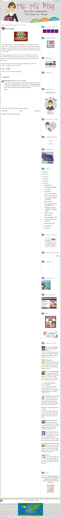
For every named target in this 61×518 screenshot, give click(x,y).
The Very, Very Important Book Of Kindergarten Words (51, 348)
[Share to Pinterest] (20, 71)
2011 (44, 181)
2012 (44, 178)
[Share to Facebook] (19, 71)
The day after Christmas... (51, 195)
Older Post (37, 111)
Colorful (47, 455)
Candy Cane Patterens (50, 193)
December (47, 185)
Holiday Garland (48, 213)
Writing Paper (48, 360)
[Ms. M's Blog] (50, 110)
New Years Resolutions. (50, 187)
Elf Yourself (21, 44)
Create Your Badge (50, 143)
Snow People (47, 189)
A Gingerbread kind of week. (52, 396)
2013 (44, 176)
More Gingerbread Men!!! (50, 217)
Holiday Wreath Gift (49, 223)
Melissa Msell (51, 140)
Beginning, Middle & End (51, 420)
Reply (5, 89)
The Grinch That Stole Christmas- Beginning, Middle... (50, 209)
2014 (44, 174)
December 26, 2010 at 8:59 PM (18, 80)
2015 (44, 172)
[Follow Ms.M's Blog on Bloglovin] (50, 93)
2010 (44, 183)
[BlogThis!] (17, 71)
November (47, 226)
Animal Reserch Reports (51, 432)
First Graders (48, 215)
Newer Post (4, 111)
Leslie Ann (7, 80)
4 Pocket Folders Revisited (52, 371)
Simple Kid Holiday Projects (52, 443)
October (47, 228)
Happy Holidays (48, 201)
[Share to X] (18, 71)
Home (21, 111)
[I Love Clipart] (50, 47)
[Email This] (16, 71)
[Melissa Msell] (50, 142)
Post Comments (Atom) (14, 114)
